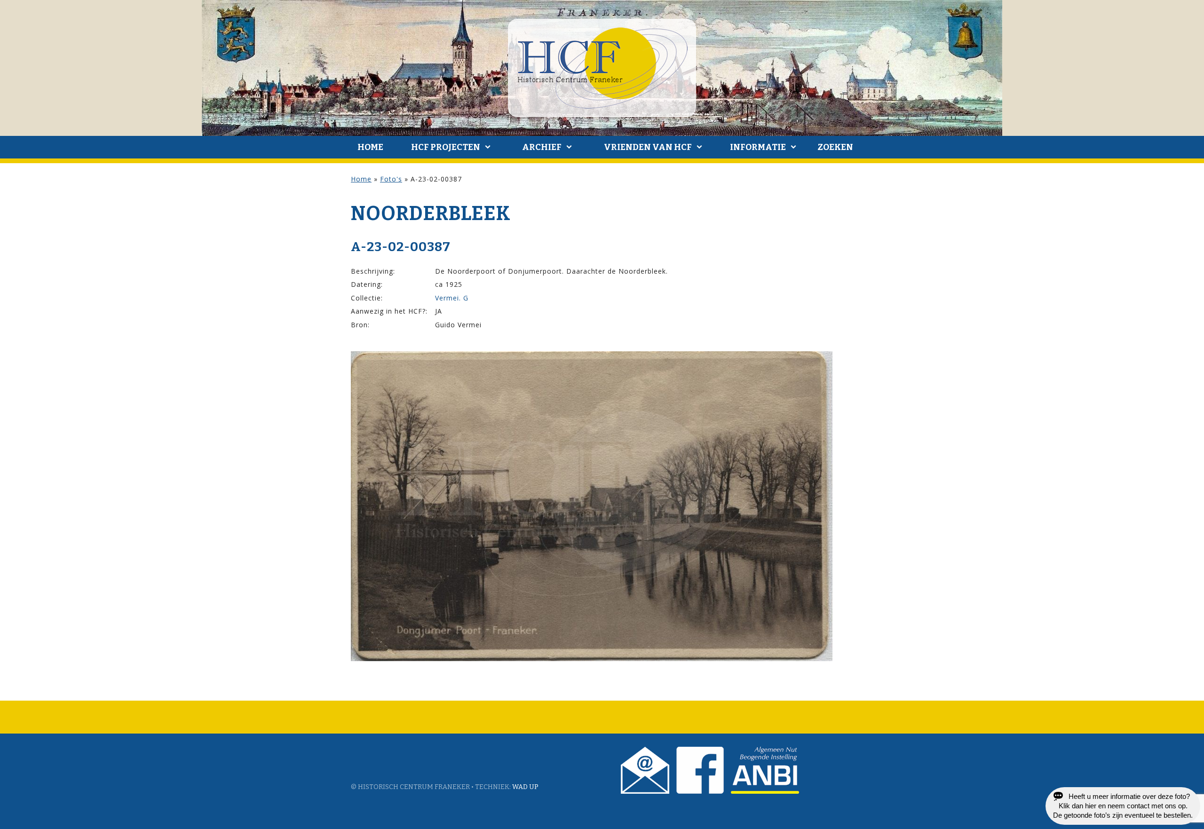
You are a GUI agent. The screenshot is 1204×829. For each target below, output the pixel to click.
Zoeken (835, 147)
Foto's (391, 178)
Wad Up (525, 787)
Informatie (758, 147)
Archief (542, 147)
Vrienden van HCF (648, 147)
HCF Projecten (445, 147)
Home (370, 147)
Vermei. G (451, 297)
